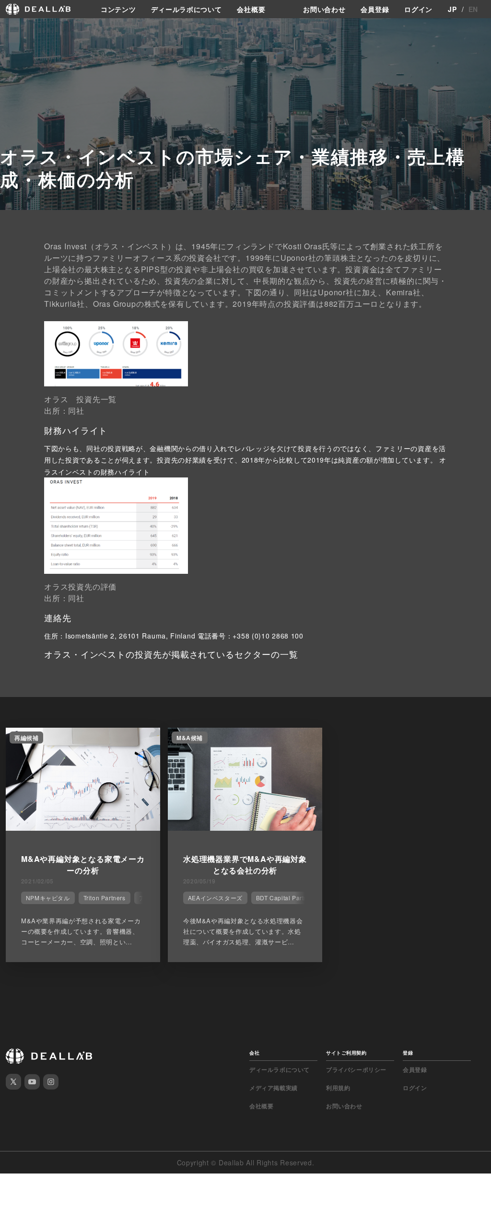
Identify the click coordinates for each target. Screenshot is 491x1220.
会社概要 (251, 9)
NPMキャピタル (48, 898)
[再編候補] (83, 828)
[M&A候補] (245, 828)
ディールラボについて (186, 9)
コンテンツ (118, 9)
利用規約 (338, 1087)
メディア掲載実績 (273, 1087)
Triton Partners (104, 898)
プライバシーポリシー (356, 1069)
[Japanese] (34, 29)
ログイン (418, 9)
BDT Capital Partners (286, 898)
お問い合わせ (324, 9)
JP (452, 9)
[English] (17, 29)
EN (473, 9)
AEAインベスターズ (215, 898)
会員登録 (375, 9)
